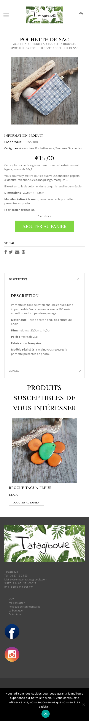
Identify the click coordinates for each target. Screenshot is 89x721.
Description (18, 279)
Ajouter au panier (44, 226)
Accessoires (51, 44)
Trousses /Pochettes (69, 148)
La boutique (16, 610)
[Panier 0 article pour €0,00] (79, 15)
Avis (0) (14, 371)
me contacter (17, 603)
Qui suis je (15, 614)
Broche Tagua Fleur (30, 487)
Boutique (33, 44)
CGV (11, 599)
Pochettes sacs (41, 48)
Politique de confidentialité (24, 606)
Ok (46, 713)
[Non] (83, 704)
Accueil (18, 44)
